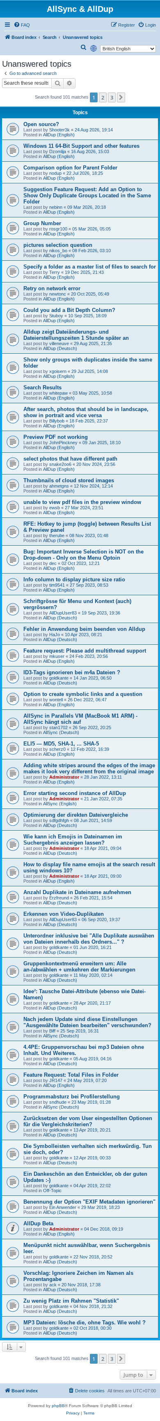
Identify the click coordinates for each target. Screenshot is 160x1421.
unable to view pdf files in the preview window (82, 502)
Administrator (64, 777)
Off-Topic (52, 1190)
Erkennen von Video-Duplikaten (63, 914)
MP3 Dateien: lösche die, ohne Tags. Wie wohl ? (84, 1322)
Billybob (56, 420)
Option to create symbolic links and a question (82, 694)
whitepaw (58, 393)
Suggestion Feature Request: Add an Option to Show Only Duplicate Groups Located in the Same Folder (87, 195)
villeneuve (59, 343)
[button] (121, 97)
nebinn (55, 207)
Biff (52, 1030)
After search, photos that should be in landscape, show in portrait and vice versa (86, 412)
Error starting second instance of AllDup (74, 793)
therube (56, 535)
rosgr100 (58, 228)
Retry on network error (51, 288)
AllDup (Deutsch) (60, 348)
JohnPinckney (63, 442)
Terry (54, 272)
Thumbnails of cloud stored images (68, 480)
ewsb (54, 507)
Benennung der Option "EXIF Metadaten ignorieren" (89, 1202)
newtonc (57, 293)
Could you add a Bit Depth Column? (69, 310)
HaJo (54, 634)
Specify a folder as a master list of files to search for (89, 267)
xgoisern (57, 371)
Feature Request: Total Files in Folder (71, 1075)
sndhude (57, 1102)
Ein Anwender (62, 1207)
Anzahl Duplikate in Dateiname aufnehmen (77, 892)
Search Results (42, 387)
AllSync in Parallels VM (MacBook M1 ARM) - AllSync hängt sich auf (80, 719)
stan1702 (58, 727)
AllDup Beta (38, 1223)
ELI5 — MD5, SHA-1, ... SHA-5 (61, 744)
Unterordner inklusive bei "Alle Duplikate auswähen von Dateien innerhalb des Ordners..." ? (88, 939)
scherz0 (57, 749)
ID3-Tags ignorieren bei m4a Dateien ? (71, 672)
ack (53, 1284)
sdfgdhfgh (59, 820)
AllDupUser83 (63, 612)
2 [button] (102, 97)
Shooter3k (59, 129)
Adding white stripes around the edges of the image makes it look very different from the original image (89, 768)
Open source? (41, 124)
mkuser (56, 656)
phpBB (58, 1405)
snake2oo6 (60, 464)
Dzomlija (57, 151)
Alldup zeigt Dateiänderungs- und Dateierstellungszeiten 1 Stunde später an (76, 335)
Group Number (42, 223)
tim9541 (57, 585)
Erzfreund (59, 897)
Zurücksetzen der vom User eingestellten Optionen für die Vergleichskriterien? (87, 1121)
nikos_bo (58, 250)
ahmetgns (59, 485)
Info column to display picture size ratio (74, 579)
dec (53, 563)
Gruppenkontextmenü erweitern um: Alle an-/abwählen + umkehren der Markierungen (79, 966)
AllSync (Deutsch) (61, 732)
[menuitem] (22, 25)
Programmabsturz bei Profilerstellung (71, 1096)
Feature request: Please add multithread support (84, 651)
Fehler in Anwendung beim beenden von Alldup (84, 629)
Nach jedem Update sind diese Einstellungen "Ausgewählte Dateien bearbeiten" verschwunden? (87, 1022)
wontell (56, 699)
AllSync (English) (60, 803)
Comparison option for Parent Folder (70, 168)
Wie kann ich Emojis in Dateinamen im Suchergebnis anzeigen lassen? (72, 840)
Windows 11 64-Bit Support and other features (81, 146)
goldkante (59, 677)
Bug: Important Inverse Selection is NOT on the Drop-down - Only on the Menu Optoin (83, 555)
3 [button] (111, 97)
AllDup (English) (59, 134)
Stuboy (56, 315)
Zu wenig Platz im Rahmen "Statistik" (71, 1301)
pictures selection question (57, 245)
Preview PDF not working (55, 437)
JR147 (55, 1080)
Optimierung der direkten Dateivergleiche (75, 815)
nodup (55, 173)
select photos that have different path (70, 459)
